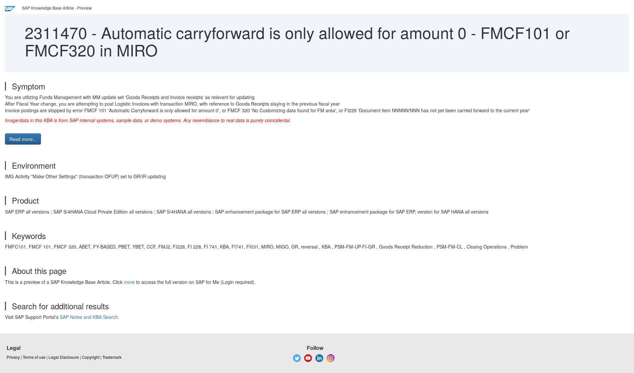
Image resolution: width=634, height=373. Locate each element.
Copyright (90, 357)
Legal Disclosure (64, 357)
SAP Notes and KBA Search (89, 317)
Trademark (112, 357)
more (129, 282)
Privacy (13, 357)
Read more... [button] (23, 139)
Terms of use (34, 357)
